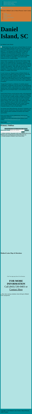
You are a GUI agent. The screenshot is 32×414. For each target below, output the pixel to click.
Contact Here (16, 289)
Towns (8, 122)
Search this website (5, 130)
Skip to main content (9, 3)
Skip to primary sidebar (9, 4)
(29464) (16, 128)
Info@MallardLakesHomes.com (12, 119)
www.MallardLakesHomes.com (19, 116)
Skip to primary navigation (10, 2)
